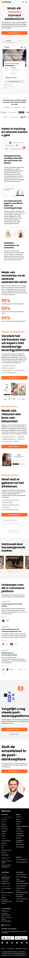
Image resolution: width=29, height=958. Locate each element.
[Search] (23, 2)
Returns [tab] (21, 40)
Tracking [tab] (8, 40)
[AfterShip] (6, 2)
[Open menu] (26, 2)
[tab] (9, 571)
